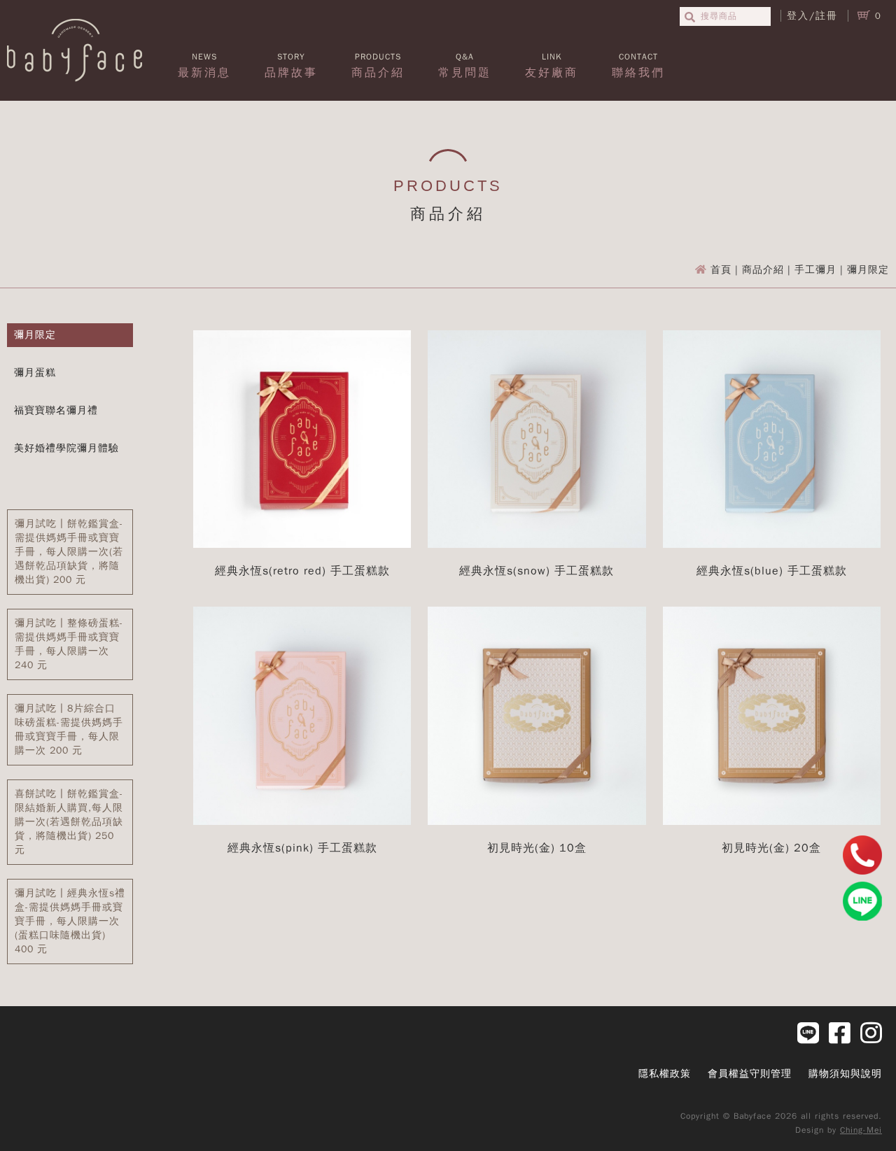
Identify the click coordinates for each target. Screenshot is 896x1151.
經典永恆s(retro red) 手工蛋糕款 (302, 571)
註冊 (827, 16)
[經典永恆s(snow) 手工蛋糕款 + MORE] (536, 545)
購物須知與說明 (845, 1074)
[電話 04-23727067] (862, 855)
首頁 (721, 270)
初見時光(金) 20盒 (771, 848)
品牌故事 (291, 65)
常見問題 (464, 65)
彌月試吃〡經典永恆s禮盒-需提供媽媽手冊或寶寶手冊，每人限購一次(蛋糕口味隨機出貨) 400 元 (70, 921)
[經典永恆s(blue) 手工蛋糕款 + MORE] (772, 545)
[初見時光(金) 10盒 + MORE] (536, 822)
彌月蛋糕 (35, 373)
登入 (798, 16)
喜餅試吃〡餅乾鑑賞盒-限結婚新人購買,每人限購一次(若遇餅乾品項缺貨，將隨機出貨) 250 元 (69, 822)
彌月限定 (35, 335)
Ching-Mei (861, 1130)
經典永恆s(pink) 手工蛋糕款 (302, 848)
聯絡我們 (638, 65)
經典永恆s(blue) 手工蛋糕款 (771, 571)
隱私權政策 (664, 1074)
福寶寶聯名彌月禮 (56, 410)
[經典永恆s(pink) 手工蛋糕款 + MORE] (302, 822)
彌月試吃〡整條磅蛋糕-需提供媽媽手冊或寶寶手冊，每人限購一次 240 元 (69, 644)
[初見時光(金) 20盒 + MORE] (772, 822)
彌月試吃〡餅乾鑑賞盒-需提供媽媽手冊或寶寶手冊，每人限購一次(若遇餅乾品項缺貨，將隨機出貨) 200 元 (69, 552)
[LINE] (862, 901)
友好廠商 (551, 65)
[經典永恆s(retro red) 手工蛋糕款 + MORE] (302, 545)
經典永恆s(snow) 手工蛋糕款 (536, 571)
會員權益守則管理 (750, 1074)
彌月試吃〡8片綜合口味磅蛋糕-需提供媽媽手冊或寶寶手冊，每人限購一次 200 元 (69, 729)
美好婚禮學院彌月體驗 (66, 448)
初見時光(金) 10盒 (537, 848)
